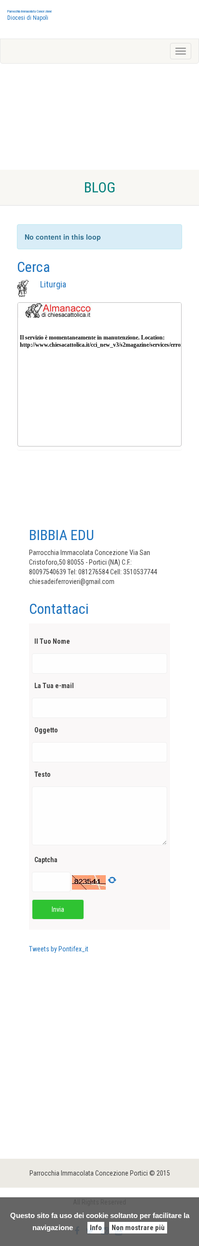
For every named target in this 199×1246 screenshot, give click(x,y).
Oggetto (46, 730)
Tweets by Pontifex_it (58, 949)
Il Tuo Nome (52, 641)
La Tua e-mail (54, 686)
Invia (58, 909)
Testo (42, 774)
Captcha (45, 860)
